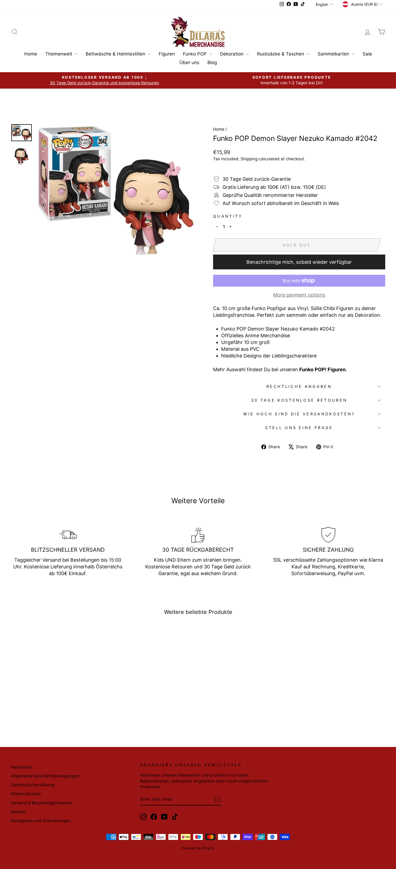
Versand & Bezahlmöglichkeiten (41, 802)
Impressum (21, 767)
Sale (367, 54)
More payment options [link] (299, 295)
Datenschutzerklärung (32, 784)
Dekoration (232, 54)
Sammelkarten (334, 54)
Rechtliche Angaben (299, 386)
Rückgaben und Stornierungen (41, 820)
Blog (212, 62)
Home (30, 54)
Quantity (228, 216)
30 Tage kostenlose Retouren (299, 400)
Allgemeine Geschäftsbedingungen (45, 775)
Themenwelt (59, 54)
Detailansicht (55, 688)
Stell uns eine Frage (299, 427)
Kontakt (18, 811)
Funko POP (195, 54)
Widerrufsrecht (26, 793)
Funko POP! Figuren (322, 369)
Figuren (167, 54)
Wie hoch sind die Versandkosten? (299, 414)
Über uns (189, 62)
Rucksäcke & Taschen (281, 54)
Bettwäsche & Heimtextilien (116, 54)
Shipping (249, 158)
